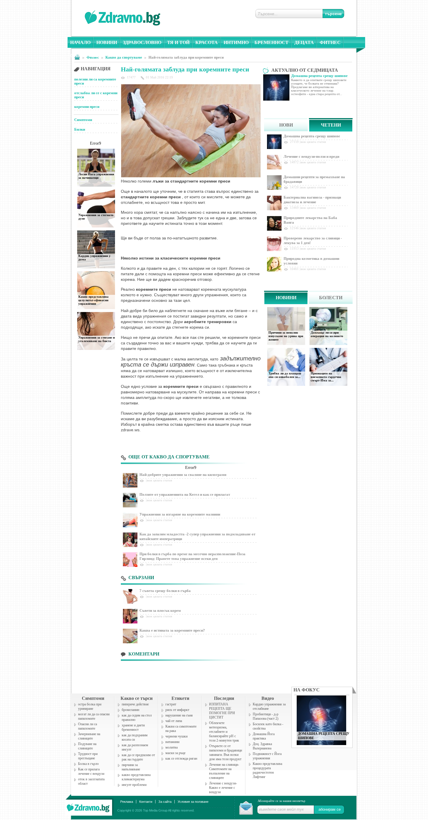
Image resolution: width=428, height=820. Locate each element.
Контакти (145, 801)
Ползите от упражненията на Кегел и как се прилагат (184, 494)
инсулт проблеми (134, 785)
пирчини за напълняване (131, 767)
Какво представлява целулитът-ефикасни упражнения (93, 300)
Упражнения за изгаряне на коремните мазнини (179, 514)
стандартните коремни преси (151, 197)
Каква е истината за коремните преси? (172, 630)
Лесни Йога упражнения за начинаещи (96, 175)
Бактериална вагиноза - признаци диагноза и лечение (312, 199)
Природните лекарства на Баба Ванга (310, 220)
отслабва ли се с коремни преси (95, 95)
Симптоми (83, 120)
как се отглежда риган (181, 758)
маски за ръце (175, 753)
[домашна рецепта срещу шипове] (321, 743)
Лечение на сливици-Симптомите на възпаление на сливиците (224, 771)
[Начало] (89, 806)
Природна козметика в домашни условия (311, 260)
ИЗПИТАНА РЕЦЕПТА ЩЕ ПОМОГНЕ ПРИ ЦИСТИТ (222, 710)
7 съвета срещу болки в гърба (165, 590)
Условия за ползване (193, 801)
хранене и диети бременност (133, 727)
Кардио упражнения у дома (94, 257)
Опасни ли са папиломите (87, 726)
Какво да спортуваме (123, 57)
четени (331, 124)
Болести (330, 297)
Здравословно (142, 42)
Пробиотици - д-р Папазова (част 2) (265, 716)
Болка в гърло (88, 764)
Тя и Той (178, 42)
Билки (79, 129)
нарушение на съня (179, 715)
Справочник (87, 55)
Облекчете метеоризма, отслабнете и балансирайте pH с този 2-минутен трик (224, 731)
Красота (206, 42)
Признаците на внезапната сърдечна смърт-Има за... (326, 377)
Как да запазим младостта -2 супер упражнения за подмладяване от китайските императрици (197, 536)
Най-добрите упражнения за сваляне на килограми (182, 474)
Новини (106, 42)
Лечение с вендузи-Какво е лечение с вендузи (223, 787)
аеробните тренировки (207, 321)
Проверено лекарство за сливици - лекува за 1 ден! (313, 240)
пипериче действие (135, 704)
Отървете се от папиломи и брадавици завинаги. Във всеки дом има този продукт (225, 752)
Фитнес (330, 42)
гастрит (170, 704)
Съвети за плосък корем (160, 610)
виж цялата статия (159, 480)
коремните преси (153, 289)
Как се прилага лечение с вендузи (91, 771)
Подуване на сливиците (87, 746)
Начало (80, 42)
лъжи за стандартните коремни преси (191, 181)
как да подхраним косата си (135, 737)
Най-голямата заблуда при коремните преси (186, 57)
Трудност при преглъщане (88, 756)
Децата (304, 42)
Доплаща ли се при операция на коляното (327, 334)
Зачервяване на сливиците (89, 736)
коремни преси (86, 107)
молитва (171, 747)
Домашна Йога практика (264, 736)
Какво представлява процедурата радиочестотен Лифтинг (267, 770)
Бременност (271, 42)
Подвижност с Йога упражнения (267, 756)
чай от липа (173, 721)
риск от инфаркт (177, 710)
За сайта (164, 801)
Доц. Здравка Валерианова (262, 746)
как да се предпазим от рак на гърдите (138, 757)
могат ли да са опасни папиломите (93, 716)
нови (286, 124)
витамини (172, 742)
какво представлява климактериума (136, 777)
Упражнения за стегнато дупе (96, 216)
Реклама (126, 801)
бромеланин (130, 710)
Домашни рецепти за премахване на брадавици (314, 179)
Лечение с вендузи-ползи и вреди (311, 156)
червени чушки (176, 736)
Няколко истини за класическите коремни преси (170, 258)
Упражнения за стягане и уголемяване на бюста (96, 339)
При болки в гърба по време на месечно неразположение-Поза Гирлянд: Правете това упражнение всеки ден (192, 556)
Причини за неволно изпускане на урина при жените (285, 336)
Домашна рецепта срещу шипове (312, 136)
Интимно (236, 42)
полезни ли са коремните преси (95, 81)
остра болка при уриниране (89, 706)
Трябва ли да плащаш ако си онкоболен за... (284, 375)
